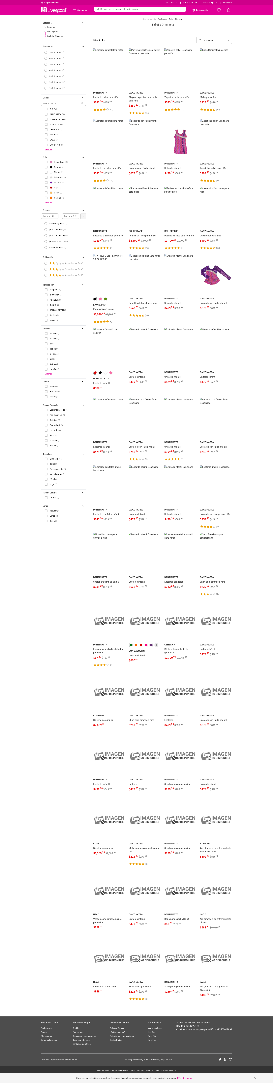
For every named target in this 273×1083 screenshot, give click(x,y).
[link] (109, 79)
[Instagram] (230, 1059)
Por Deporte (52, 32)
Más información (185, 1078)
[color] (95, 298)
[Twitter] (225, 1059)
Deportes (51, 27)
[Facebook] (220, 1059)
